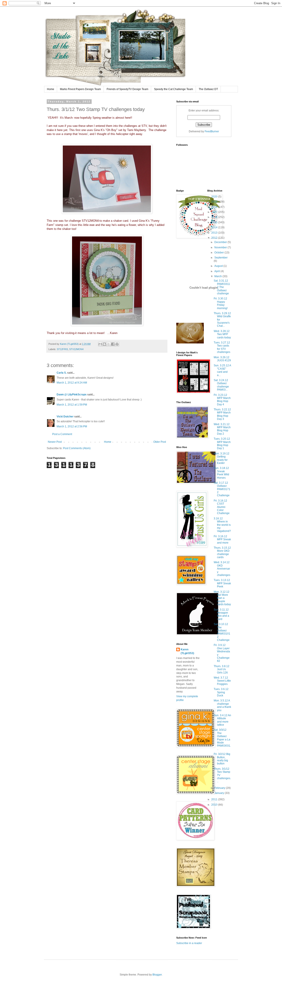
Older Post (159, 441)
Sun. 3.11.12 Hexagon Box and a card (221, 614)
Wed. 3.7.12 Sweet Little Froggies (222, 681)
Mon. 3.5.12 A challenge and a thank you (222, 705)
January (219, 793)
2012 (214, 237)
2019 (214, 201)
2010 (214, 804)
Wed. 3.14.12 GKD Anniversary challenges (222, 569)
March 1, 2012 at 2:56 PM (72, 426)
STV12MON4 (76, 349)
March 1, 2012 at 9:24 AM (72, 382)
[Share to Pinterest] (117, 344)
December (221, 242)
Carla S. (62, 372)
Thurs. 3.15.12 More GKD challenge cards (222, 552)
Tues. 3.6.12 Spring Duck (221, 692)
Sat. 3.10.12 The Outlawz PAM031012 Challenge (222, 632)
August (218, 265)
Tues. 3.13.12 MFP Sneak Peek (222, 583)
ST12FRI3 (62, 349)
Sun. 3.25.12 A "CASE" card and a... (222, 370)
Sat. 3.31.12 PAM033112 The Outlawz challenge (222, 287)
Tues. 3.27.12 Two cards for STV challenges (222, 347)
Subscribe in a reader (189, 943)
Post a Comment (62, 434)
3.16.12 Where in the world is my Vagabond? (222, 525)
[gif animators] (190, 342)
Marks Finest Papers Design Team (80, 89)
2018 (214, 206)
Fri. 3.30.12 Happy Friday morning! (221, 303)
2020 (214, 196)
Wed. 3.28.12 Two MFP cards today (222, 334)
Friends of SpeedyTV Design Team (127, 89)
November (221, 247)
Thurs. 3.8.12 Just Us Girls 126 (221, 669)
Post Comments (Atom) (77, 448)
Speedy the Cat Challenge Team (173, 89)
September (221, 257)
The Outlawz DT (208, 89)
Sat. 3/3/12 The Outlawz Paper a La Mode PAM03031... (222, 739)
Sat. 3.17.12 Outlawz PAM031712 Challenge (222, 489)
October (219, 252)
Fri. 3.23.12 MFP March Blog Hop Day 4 (222, 399)
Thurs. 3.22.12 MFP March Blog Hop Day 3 (222, 414)
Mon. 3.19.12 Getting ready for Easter (221, 458)
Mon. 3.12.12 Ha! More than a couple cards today (222, 598)
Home (50, 89)
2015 (214, 222)
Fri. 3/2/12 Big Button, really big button (222, 759)
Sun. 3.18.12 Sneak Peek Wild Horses (221, 473)
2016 (214, 217)
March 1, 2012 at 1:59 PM (72, 404)
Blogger (157, 974)
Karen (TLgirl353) (187, 651)
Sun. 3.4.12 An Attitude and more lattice (222, 720)
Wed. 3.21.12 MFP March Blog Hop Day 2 (222, 429)
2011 (214, 799)
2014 (214, 227)
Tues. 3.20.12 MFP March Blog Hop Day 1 (222, 443)
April (217, 271)
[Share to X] (108, 344)
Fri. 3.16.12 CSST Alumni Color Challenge (222, 507)
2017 (214, 212)
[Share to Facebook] (113, 344)
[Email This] (100, 344)
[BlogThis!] (104, 344)
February (220, 787)
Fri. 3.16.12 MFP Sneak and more (222, 539)
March (218, 276)
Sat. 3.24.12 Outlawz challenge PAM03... (221, 385)
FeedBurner (212, 131)
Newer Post (55, 441)
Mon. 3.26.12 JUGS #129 (222, 359)
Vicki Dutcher (65, 416)
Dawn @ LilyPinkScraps (72, 394)
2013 (214, 232)
